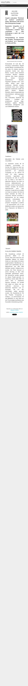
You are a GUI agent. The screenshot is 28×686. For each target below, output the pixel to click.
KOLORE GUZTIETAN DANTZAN (14, 13)
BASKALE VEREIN (15, 310)
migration (21, 312)
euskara (16, 312)
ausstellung (12, 312)
